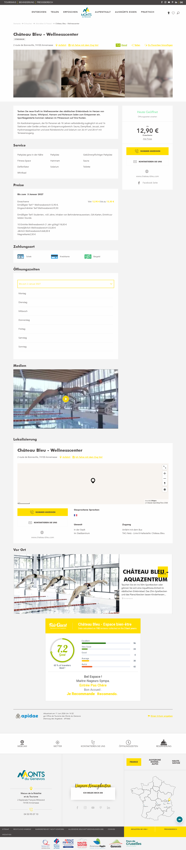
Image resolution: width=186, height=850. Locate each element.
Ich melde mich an (93, 793)
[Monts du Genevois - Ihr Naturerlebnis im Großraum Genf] (86, 12)
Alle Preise (147, 139)
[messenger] (179, 822)
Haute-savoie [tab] (176, 762)
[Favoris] (173, 13)
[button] (178, 13)
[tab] (63, 284)
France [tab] (134, 762)
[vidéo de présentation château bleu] (65, 399)
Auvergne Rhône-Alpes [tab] (155, 762)
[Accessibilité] (168, 12)
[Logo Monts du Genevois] (31, 775)
